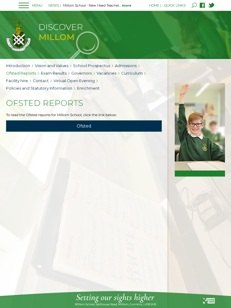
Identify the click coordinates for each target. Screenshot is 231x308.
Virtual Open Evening (74, 80)
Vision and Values (51, 65)
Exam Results (53, 73)
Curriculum (132, 73)
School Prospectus (91, 65)
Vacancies (106, 73)
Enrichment (88, 88)
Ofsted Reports (21, 73)
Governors (81, 73)
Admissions (126, 65)
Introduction (18, 65)
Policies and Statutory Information (39, 88)
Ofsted (84, 126)
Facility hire (17, 80)
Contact (41, 80)
